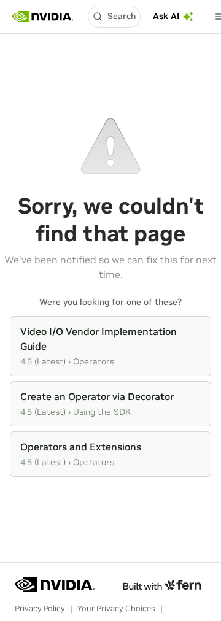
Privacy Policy (40, 608)
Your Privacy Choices (116, 608)
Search (121, 15)
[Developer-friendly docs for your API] (161, 585)
